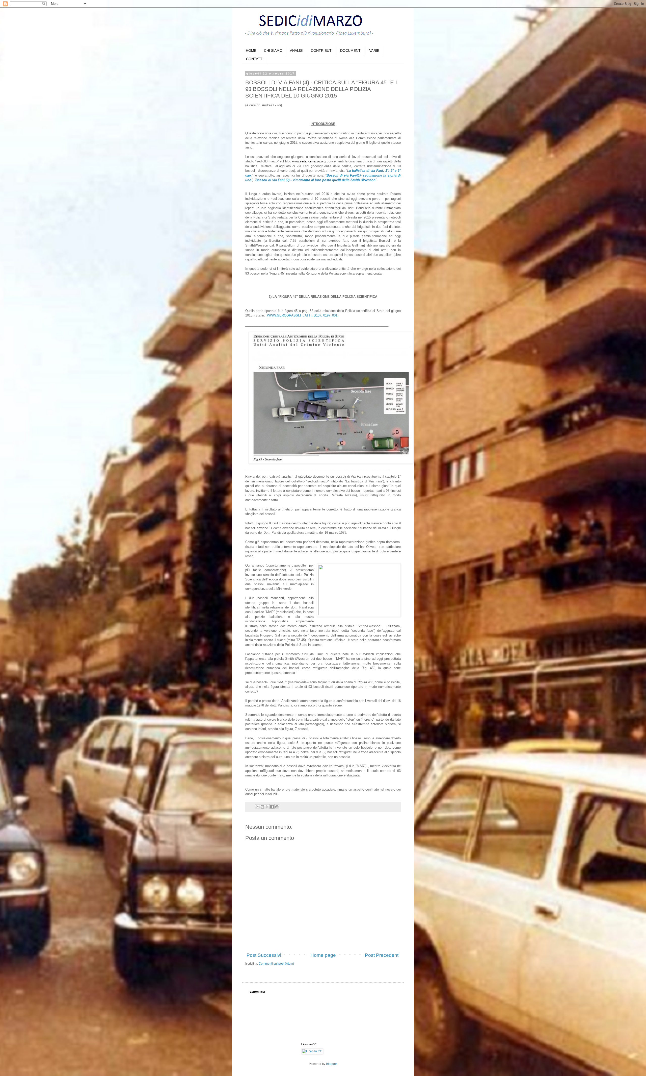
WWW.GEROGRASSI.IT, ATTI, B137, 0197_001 (302, 315)
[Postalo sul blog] (262, 806)
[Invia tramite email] (257, 806)
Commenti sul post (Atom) (276, 963)
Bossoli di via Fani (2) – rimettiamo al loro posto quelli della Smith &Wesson (315, 180)
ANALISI (296, 50)
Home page (323, 955)
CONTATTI (254, 59)
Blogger (331, 1064)
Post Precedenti (382, 955)
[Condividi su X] (267, 806)
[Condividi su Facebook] (272, 806)
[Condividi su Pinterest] (276, 806)
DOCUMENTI (351, 50)
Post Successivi (264, 955)
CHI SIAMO (273, 50)
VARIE (374, 50)
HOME (251, 50)
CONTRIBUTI (322, 50)
